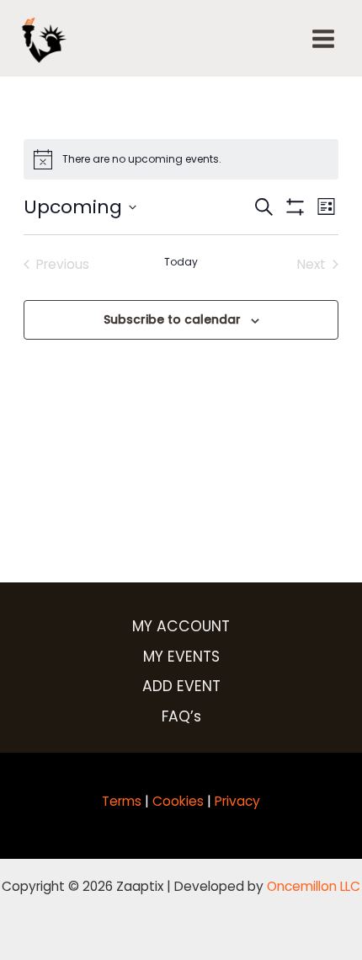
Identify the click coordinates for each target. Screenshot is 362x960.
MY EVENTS (181, 656)
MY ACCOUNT (181, 626)
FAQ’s (181, 716)
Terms (121, 801)
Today (181, 262)
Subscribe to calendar (172, 319)
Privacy (237, 801)
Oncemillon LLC (313, 886)
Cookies (178, 801)
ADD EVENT (181, 686)
